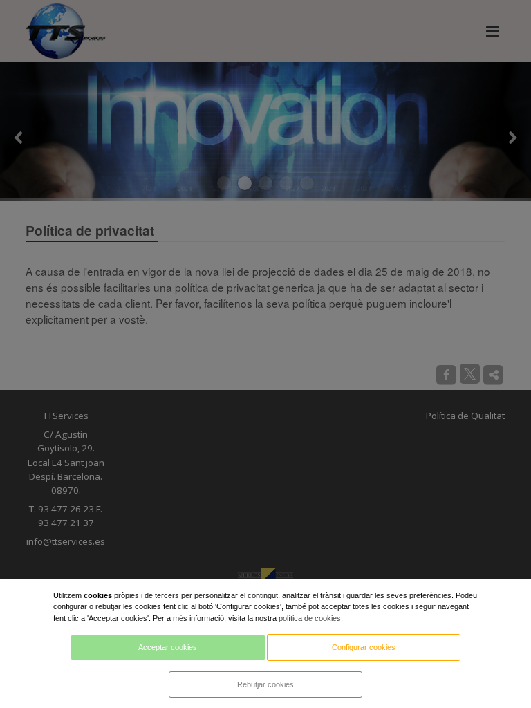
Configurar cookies (363, 647)
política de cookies (310, 618)
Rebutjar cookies (265, 684)
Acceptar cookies (167, 647)
